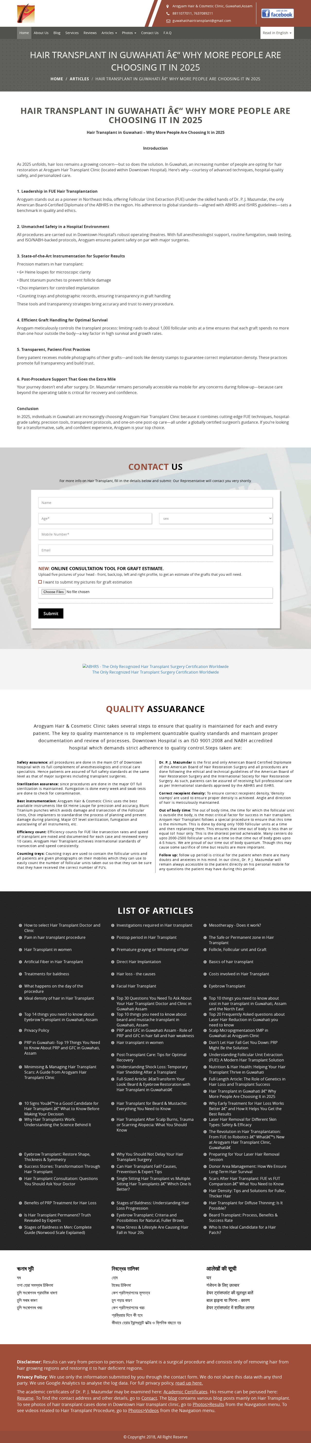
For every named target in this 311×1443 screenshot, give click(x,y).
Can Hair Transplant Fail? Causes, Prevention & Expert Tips (147, 1169)
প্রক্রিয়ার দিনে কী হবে (127, 1315)
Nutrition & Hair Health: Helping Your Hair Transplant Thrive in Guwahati (247, 1069)
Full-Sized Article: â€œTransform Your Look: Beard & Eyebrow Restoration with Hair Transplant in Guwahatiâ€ (153, 1084)
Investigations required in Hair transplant (154, 925)
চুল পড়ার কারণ (122, 1300)
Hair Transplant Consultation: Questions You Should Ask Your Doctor (61, 1181)
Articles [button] (108, 32)
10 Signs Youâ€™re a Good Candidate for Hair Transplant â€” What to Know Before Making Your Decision (61, 1109)
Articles (79, 79)
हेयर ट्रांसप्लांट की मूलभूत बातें (230, 1292)
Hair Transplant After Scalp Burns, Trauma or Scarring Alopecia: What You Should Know (155, 1125)
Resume (25, 1398)
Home (24, 32)
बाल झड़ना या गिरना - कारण (228, 1300)
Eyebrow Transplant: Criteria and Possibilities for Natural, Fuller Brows (150, 1217)
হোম (115, 1277)
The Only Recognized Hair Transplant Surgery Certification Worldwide (155, 672)
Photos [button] (128, 32)
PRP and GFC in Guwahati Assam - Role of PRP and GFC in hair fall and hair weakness (155, 1033)
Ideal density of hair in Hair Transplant (59, 998)
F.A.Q (168, 32)
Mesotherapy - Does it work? (235, 925)
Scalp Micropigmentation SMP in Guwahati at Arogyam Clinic (238, 1033)
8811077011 (182, 13)
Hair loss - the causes (136, 974)
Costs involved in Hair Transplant (239, 974)
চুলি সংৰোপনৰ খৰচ (29, 1307)
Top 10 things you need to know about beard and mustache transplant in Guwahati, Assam (152, 1020)
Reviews (90, 32)
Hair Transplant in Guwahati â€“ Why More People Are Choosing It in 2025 (242, 1093)
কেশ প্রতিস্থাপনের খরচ (128, 1307)
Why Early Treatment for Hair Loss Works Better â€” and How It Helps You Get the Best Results (246, 1109)
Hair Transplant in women (48, 949)
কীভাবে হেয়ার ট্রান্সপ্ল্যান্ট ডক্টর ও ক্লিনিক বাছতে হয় (146, 1322)
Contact (149, 1398)
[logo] (26, 13)
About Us (41, 32)
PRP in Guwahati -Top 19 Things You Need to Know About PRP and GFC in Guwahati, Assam (62, 1048)
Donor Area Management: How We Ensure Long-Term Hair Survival (247, 1169)
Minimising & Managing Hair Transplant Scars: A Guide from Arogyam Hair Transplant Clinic (60, 1072)
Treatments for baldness (46, 974)
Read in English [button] (276, 32)
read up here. (189, 1383)
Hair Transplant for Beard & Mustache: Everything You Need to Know (152, 1106)
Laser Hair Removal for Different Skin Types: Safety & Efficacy (242, 1122)
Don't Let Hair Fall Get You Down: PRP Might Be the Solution (243, 1045)
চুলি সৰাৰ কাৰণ (27, 1300)
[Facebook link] (277, 13)
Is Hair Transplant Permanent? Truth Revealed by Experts (57, 1217)
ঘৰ (19, 1277)
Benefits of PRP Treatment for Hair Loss (60, 1203)
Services (72, 32)
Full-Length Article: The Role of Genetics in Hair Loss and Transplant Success (247, 1081)
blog (172, 1398)
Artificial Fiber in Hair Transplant (53, 961)
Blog (56, 32)
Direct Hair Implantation (139, 961)
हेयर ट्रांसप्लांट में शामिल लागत (230, 1307)
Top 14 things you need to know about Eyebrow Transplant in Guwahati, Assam (61, 1017)
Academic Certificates (185, 1392)
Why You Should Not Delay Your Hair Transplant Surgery (150, 1156)
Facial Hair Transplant (136, 986)
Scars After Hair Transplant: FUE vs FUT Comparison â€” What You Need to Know (246, 1181)
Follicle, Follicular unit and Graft (238, 949)
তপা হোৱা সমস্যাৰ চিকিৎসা (35, 1285)
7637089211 (203, 13)
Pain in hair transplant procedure (55, 937)
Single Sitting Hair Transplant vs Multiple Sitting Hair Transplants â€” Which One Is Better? (154, 1184)
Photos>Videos (143, 1410)
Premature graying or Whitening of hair (153, 949)
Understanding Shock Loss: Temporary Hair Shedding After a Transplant (152, 1069)
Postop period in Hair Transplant (147, 937)
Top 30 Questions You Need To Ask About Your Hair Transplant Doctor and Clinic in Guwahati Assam (154, 1003)
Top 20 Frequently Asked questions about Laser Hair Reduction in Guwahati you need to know (247, 1020)
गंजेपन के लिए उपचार (223, 1285)
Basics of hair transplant (231, 961)
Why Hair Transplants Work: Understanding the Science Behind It (57, 1122)
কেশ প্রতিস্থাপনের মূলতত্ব (131, 1292)
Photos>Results (208, 1404)
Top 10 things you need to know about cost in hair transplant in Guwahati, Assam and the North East (247, 1003)
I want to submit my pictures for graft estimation (87, 582)
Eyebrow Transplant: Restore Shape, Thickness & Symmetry (57, 1156)
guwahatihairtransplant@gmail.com (202, 20)
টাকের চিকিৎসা (121, 1285)
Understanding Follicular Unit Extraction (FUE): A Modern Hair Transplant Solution (246, 1057)
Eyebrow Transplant (227, 986)
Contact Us (150, 32)
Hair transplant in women (140, 1042)
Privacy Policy (36, 1030)
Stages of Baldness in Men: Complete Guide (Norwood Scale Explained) (58, 1229)
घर (209, 1277)
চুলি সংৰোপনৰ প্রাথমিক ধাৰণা (37, 1292)
